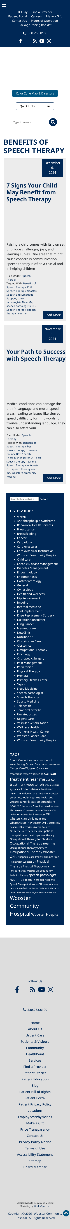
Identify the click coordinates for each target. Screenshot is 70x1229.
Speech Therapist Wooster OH (26, 884)
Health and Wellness (31, 594)
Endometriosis (27, 577)
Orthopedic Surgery (30, 658)
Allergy (21, 516)
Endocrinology (27, 572)
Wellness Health (28, 727)
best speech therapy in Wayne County (21, 450)
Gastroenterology (29, 581)
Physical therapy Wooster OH (24, 870)
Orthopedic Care (24, 856)
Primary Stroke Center (32, 680)
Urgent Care (25, 719)
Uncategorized (27, 714)
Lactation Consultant (31, 620)
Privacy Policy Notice (35, 1142)
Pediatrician (25, 667)
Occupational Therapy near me (32, 843)
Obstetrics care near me (24, 831)
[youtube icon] (42, 989)
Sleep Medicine (27, 689)
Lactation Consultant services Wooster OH (35, 810)
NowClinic (24, 633)
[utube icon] (41, 41)
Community (35, 1048)
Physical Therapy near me (39, 866)
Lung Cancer (25, 624)
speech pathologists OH (20, 306)
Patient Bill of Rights (35, 1092)
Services (35, 1060)
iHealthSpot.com (42, 1206)
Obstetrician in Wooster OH (28, 823)
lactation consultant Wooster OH (30, 814)
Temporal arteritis (29, 710)
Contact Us (19, 21)
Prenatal (23, 676)
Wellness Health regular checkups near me (36, 892)
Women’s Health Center (33, 732)
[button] (35, 5)
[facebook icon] (20, 41)
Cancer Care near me (50, 764)
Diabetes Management (32, 568)
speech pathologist (30, 693)
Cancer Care (32, 764)
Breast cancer (26, 529)
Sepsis (21, 684)
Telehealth (24, 706)
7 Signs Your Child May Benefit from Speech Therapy (31, 192)
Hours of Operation (44, 21)
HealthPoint (35, 1054)
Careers (36, 16)
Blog (35, 1085)
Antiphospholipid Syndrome (36, 521)
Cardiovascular (27, 547)
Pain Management (29, 663)
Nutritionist (25, 637)
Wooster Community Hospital (37, 740)
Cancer (22, 538)
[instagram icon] (49, 41)
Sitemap (35, 1161)
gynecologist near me (26, 797)
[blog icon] (35, 41)
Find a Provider (42, 12)
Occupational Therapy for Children (31, 839)
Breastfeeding (26, 534)
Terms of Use (35, 1148)
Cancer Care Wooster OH (25, 768)
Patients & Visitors (35, 1041)
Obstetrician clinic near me (28, 818)
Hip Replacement (28, 598)
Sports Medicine (28, 701)
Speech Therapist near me (39, 879)
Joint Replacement (29, 611)
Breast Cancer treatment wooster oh (31, 760)
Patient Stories (35, 1073)
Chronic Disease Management (37, 564)
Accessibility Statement (35, 1154)
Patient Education (35, 1079)
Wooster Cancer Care (31, 736)
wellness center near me (34, 888)
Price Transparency (35, 1129)
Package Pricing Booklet (35, 25)
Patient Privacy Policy (35, 1104)
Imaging (22, 602)
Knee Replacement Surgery (35, 615)
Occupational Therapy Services (28, 848)
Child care (24, 559)
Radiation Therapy (19, 875)
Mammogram (26, 628)
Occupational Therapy (32, 650)
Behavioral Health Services (35, 525)
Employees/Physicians (35, 1117)
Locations (35, 1110)
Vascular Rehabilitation (32, 723)
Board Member (35, 1167)
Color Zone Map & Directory (35, 93)
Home (35, 1023)
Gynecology (25, 590)
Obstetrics (24, 645)
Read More (53, 315)
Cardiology (24, 542)
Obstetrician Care (29, 641)
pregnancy (46, 870)
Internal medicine (29, 607)
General (22, 585)
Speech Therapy (16, 309)
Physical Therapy (28, 671)
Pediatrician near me (47, 856)
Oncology (23, 654)
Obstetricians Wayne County (34, 827)
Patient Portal (17, 16)
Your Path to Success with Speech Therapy (36, 355)
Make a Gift (54, 16)
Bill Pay (22, 12)
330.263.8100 (37, 33)
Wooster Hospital (45, 914)
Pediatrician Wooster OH (23, 861)
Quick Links (28, 106)
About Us (35, 1029)
